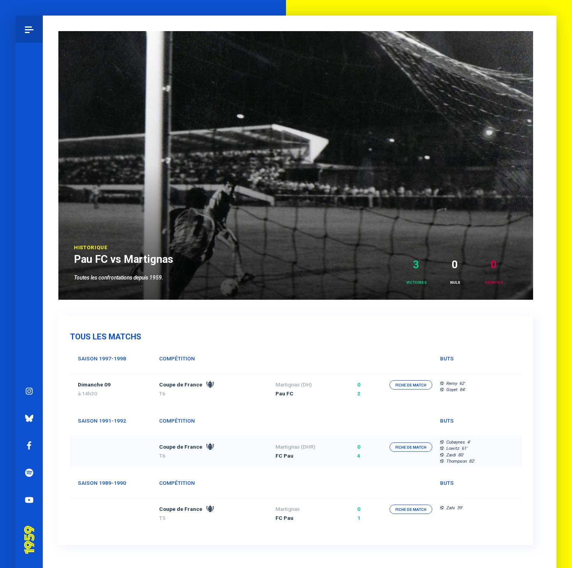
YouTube (29, 500)
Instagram (29, 391)
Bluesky (29, 418)
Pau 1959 (29, 529)
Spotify (29, 472)
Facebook (29, 445)
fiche (410, 385)
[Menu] (29, 29)
